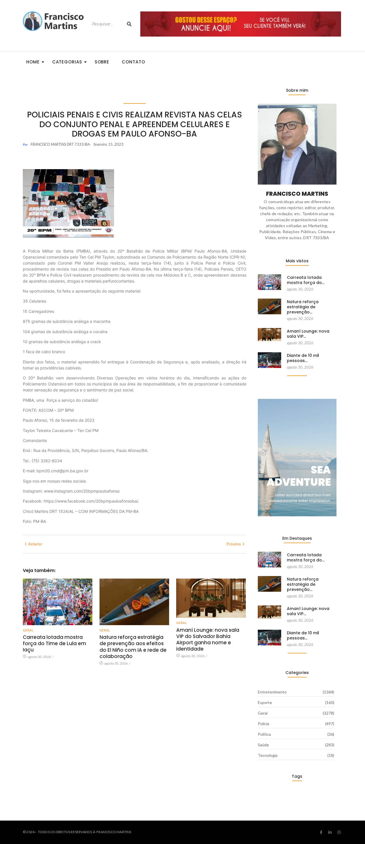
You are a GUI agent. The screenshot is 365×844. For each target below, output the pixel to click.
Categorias (67, 62)
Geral (28, 630)
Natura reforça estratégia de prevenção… (303, 307)
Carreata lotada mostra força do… (306, 280)
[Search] (129, 24)
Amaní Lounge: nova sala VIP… (308, 334)
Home (33, 62)
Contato (133, 62)
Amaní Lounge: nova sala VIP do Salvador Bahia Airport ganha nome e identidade (207, 639)
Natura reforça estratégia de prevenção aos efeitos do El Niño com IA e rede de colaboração (133, 646)
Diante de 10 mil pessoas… (303, 358)
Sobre (102, 62)
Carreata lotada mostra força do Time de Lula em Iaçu (54, 643)
